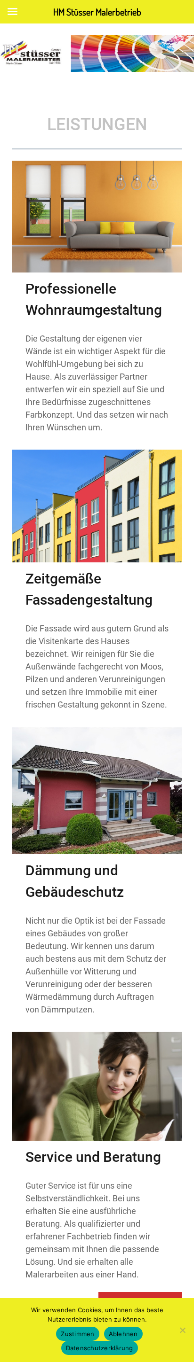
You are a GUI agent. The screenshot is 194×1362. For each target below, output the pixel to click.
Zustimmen (77, 1334)
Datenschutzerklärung (99, 1348)
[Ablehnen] (182, 1330)
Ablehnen (123, 1334)
